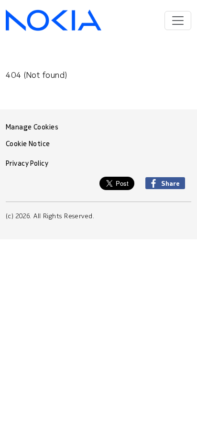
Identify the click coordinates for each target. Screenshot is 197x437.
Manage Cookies (32, 127)
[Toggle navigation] (177, 20)
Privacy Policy (27, 163)
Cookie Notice (28, 144)
